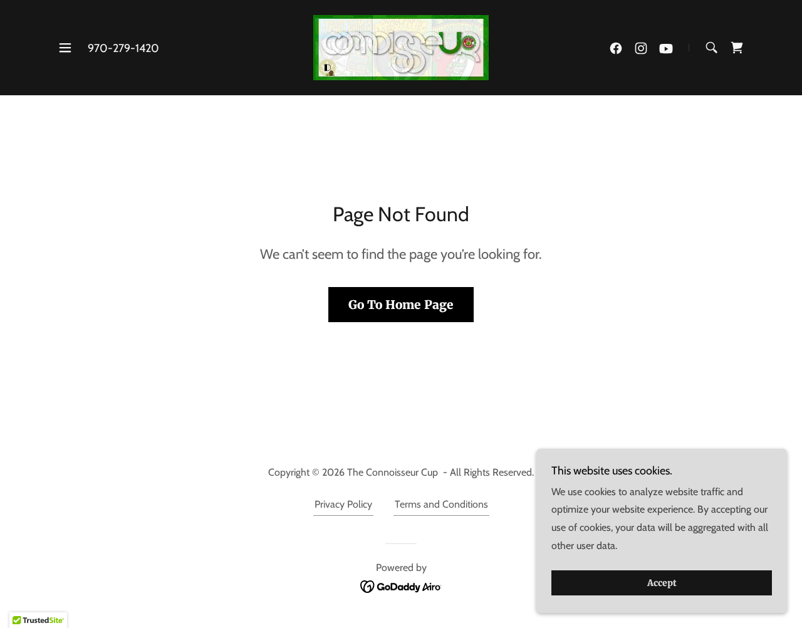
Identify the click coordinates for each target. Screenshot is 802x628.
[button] (65, 47)
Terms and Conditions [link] (441, 504)
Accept (662, 583)
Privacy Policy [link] (343, 504)
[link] (401, 47)
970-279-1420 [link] (123, 48)
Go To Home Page (401, 304)
